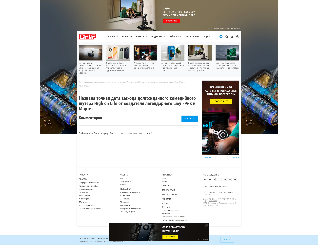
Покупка (123, 178)
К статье (189, 118)
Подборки (157, 36)
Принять (227, 240)
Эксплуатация (126, 181)
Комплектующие (86, 189)
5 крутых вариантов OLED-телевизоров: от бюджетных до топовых (227, 65)
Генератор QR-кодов (170, 210)
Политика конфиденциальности (175, 220)
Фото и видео (84, 196)
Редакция (166, 213)
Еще (206, 36)
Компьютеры (125, 196)
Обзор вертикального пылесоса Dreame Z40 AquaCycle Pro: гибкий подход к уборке (199, 67)
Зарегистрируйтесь (105, 133)
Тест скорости (170, 194)
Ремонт (123, 185)
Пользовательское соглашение (174, 217)
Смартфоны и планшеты (89, 183)
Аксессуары (84, 199)
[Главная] (80, 82)
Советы (140, 36)
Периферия (83, 192)
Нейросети (175, 36)
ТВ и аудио (83, 202)
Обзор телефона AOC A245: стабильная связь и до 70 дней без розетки (172, 67)
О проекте (166, 207)
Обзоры (111, 36)
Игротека (167, 175)
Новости (127, 36)
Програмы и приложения (130, 209)
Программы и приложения (90, 209)
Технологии (192, 36)
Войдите (84, 133)
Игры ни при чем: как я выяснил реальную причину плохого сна (145, 65)
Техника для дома (86, 205)
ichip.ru (165, 203)
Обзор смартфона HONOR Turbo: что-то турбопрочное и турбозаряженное (116, 67)
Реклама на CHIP (209, 157)
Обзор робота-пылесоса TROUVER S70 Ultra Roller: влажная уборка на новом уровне (90, 68)
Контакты (235, 157)
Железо (165, 181)
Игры (164, 178)
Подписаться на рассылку (216, 186)
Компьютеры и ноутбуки (89, 186)
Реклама (166, 199)
